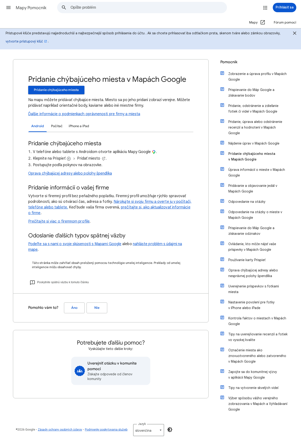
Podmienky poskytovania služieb (106, 429)
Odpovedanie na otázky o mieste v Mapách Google (255, 215)
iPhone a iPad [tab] (79, 126)
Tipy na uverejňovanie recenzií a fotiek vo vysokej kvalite (258, 337)
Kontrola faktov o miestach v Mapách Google (257, 321)
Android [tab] (37, 126)
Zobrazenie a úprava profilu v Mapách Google (257, 77)
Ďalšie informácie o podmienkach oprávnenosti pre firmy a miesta (84, 114)
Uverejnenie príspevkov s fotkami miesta (253, 289)
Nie (96, 308)
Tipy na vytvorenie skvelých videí (253, 388)
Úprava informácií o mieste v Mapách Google (256, 172)
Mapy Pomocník (31, 7)
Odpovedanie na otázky (246, 202)
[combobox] (149, 7)
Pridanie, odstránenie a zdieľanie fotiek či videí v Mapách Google (253, 109)
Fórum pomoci (285, 22)
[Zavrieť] (294, 33)
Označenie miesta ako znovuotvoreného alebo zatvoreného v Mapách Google (257, 356)
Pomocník (229, 62)
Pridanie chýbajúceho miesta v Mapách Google (251, 156)
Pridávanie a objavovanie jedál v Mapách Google (252, 188)
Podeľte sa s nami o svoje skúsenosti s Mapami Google (74, 244)
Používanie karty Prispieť (246, 260)
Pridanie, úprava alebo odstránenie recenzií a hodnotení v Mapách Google (255, 127)
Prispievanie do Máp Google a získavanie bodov (251, 93)
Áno (74, 308)
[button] (8, 7)
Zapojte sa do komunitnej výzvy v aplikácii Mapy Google (252, 375)
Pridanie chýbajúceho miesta (56, 90)
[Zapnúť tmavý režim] (169, 429)
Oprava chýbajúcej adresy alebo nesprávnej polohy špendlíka (253, 273)
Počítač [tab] (57, 126)
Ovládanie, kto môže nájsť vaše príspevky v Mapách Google (252, 247)
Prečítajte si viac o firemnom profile (59, 221)
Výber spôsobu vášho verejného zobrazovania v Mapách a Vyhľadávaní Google (257, 404)
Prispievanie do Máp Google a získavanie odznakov (251, 231)
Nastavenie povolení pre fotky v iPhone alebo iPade (251, 305)
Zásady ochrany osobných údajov (60, 429)
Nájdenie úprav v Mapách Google (253, 143)
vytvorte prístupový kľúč (24, 41)
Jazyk (142, 424)
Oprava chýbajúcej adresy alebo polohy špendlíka (70, 173)
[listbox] (148, 430)
